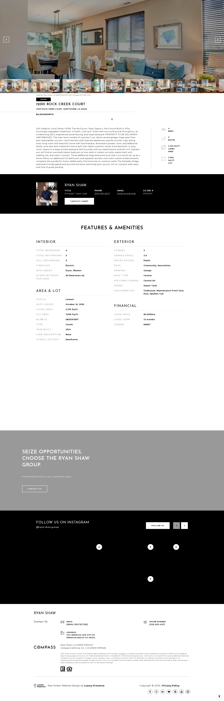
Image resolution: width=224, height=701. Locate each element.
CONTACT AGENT (79, 201)
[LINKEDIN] (162, 691)
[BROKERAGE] (188, 691)
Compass (122, 653)
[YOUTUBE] (169, 691)
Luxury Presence (94, 685)
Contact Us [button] (35, 489)
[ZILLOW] (181, 691)
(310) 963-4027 (102, 194)
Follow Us (158, 526)
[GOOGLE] (175, 691)
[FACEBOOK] (150, 691)
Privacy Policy (171, 685)
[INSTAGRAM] (156, 691)
